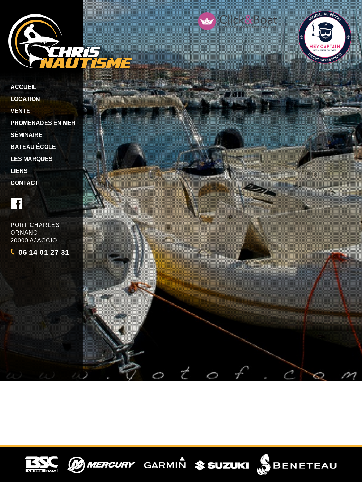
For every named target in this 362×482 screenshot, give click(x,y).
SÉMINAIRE (26, 135)
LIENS (19, 171)
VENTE (20, 111)
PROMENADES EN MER (43, 123)
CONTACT (25, 183)
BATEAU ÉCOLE (33, 147)
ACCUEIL (23, 87)
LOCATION (25, 99)
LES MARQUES (32, 159)
